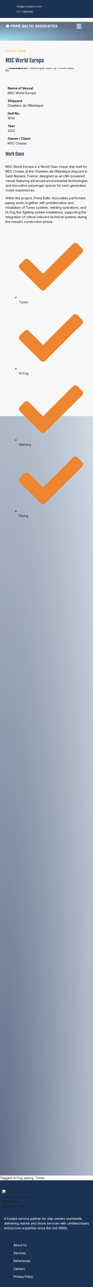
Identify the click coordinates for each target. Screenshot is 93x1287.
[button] (79, 27)
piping (28, 1178)
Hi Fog (17, 1178)
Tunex (40, 1178)
